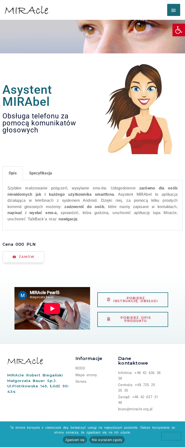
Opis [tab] (13, 173)
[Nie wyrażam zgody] (171, 436)
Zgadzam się (75, 440)
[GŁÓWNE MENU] (173, 10)
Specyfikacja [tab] (40, 173)
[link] (178, 30)
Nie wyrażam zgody (107, 440)
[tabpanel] (92, 205)
